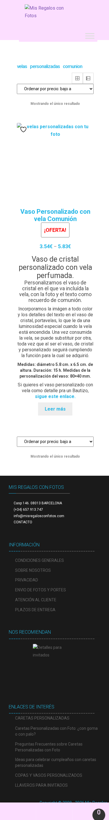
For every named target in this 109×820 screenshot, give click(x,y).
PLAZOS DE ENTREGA (35, 609)
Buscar (54, 811)
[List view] (88, 78)
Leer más (55, 409)
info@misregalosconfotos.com (39, 516)
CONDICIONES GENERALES (39, 560)
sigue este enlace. (55, 396)
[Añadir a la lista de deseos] (24, 129)
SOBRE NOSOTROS (33, 570)
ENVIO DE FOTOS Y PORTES (40, 590)
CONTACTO (23, 522)
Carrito (87, 810)
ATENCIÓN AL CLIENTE (35, 599)
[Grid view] (77, 78)
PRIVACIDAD (26, 580)
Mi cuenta (18, 811)
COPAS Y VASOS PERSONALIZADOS (48, 775)
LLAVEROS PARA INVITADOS (41, 785)
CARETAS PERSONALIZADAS (42, 718)
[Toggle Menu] (89, 36)
